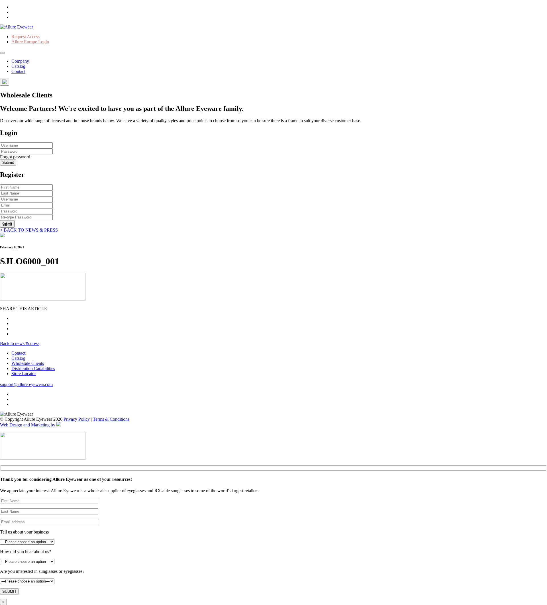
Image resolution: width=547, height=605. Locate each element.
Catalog (18, 66)
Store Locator (23, 373)
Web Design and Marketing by (28, 424)
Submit (8, 162)
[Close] (4, 82)
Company (20, 61)
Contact (18, 71)
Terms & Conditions (111, 419)
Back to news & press (19, 343)
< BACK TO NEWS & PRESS (29, 230)
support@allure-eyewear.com (26, 384)
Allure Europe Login (30, 41)
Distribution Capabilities (33, 368)
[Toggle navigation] (2, 53)
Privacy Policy (77, 419)
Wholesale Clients (27, 363)
